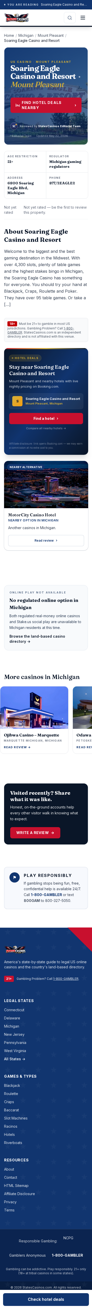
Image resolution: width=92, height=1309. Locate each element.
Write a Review (35, 832)
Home (9, 35)
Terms (9, 1210)
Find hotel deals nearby (49, 105)
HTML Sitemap (16, 1185)
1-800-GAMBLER (47, 894)
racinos (10, 1126)
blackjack (12, 1085)
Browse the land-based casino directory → (37, 639)
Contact (10, 1177)
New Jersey (14, 1034)
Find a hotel (43, 418)
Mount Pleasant (51, 35)
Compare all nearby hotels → (46, 428)
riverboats (13, 1142)
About (9, 1169)
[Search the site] (70, 17)
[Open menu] (83, 17)
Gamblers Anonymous (27, 1255)
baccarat (11, 1110)
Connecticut (14, 1010)
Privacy (10, 1202)
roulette (11, 1093)
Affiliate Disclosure (19, 1194)
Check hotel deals (46, 1299)
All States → (14, 1059)
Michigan (25, 35)
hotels (9, 1134)
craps (9, 1102)
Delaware (12, 1018)
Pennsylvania (15, 1042)
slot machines (16, 1118)
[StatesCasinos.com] (16, 17)
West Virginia (15, 1051)
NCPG (68, 1238)
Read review (44, 540)
